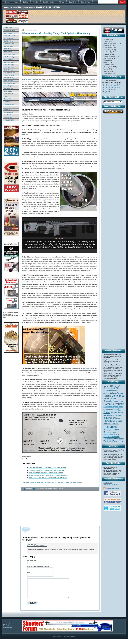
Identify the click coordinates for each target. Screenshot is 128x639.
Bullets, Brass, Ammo (110, 43)
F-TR (120, 412)
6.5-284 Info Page (9, 78)
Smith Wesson (118, 439)
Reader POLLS (8, 109)
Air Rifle (116, 388)
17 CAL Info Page (9, 54)
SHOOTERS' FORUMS (111, 484)
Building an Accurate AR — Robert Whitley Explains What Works (48, 475)
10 (109, 86)
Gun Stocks (7, 101)
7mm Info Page (8, 80)
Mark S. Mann (108, 373)
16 (106, 87)
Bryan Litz (118, 401)
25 (112, 89)
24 (109, 89)
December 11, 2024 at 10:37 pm (37, 546)
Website (29, 573)
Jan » (117, 93)
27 (117, 89)
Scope (106, 432)
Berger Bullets (110, 398)
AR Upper (57, 482)
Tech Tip (60, 488)
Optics (106, 62)
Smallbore (108, 439)
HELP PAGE (8, 115)
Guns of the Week (9, 35)
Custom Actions (9, 99)
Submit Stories (7, 626)
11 (112, 86)
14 (119, 86)
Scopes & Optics (9, 104)
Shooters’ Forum (31, 79)
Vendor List (7, 107)
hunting (108, 418)
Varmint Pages (8, 46)
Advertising (6, 623)
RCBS (116, 424)
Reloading (107, 64)
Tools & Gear (8, 91)
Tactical (54, 488)
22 (103, 89)
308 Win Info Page (9, 83)
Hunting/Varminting (109, 56)
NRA (106, 421)
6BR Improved (8, 51)
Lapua (117, 418)
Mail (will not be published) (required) (38, 566)
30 (106, 91)
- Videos (106, 41)
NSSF (112, 420)
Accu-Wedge (87, 368)
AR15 (120, 392)
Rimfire (115, 430)
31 (109, 91)
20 (117, 87)
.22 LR (106, 386)
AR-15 (63, 482)
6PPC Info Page (9, 67)
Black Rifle (69, 482)
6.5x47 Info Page (9, 75)
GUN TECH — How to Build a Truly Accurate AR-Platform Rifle (48, 477)
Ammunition (113, 390)
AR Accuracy (30, 482)
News (105, 60)
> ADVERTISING (9, 120)
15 (103, 87)
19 (115, 87)
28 (119, 89)
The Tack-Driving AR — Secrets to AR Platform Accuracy (46, 470)
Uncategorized (108, 73)
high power (109, 415)
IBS (113, 418)
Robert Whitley (77, 482)
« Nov (106, 93)
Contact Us (6, 624)
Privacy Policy (7, 627)
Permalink (29, 488)
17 (109, 87)
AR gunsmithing (49, 482)
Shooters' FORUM (9, 30)
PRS (110, 423)
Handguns (107, 52)
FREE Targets (8, 86)
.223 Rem (114, 386)
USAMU (115, 441)
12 (115, 86)
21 (119, 87)
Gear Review (39, 488)
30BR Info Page (9, 64)
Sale (121, 430)
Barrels (6, 96)
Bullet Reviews (8, 93)
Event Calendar (9, 112)
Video (122, 441)
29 (103, 91)
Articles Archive (9, 38)
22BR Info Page (9, 62)
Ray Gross (107, 360)
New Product (107, 58)
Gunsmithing (48, 488)
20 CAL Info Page (9, 57)
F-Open (114, 412)
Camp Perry (111, 403)
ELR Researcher (109, 367)
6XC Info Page (8, 70)
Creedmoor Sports (111, 407)
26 (115, 89)
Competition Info (9, 43)
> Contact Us (8, 117)
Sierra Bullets (114, 437)
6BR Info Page (8, 49)
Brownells (108, 401)
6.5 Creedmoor (112, 387)
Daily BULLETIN (9, 33)
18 (112, 87)
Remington (108, 430)
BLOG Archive (8, 41)
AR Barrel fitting (39, 482)
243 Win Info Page (9, 72)
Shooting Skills (108, 67)
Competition (107, 45)
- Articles (106, 39)
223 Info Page (8, 59)
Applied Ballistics (110, 393)
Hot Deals (107, 54)
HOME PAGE (8, 28)
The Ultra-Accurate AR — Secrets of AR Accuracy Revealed (47, 467)
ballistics (107, 396)
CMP (121, 404)
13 (117, 86)
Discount (114, 409)
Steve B (106, 354)
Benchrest (118, 395)
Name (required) (32, 560)
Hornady (118, 415)
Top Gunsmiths (8, 88)
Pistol (106, 424)
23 (106, 89)
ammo (106, 390)
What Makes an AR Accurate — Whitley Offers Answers (46, 472)
